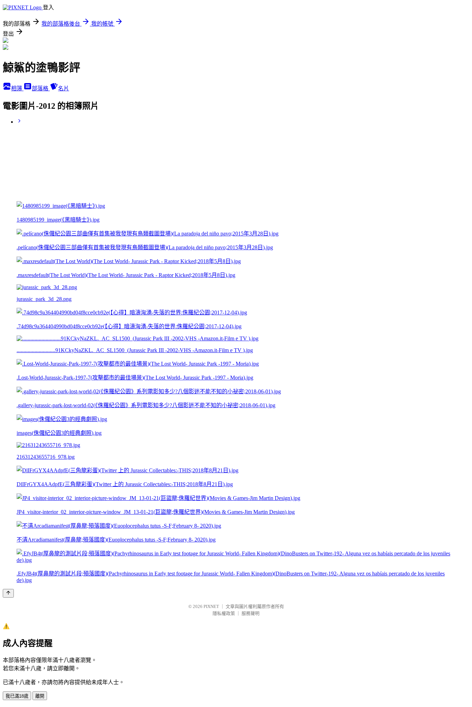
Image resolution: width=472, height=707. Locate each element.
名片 (63, 88)
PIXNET (211, 606)
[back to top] (8, 593)
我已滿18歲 (17, 696)
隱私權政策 (224, 613)
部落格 (41, 88)
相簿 (17, 88)
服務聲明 (250, 613)
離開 (39, 696)
